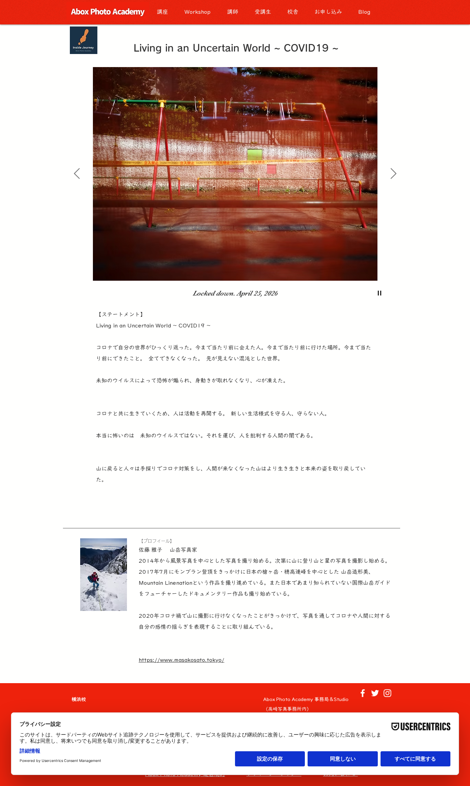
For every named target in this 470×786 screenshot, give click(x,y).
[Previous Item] (76, 174)
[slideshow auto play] (379, 293)
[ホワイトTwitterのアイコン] (375, 693)
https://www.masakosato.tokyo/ (181, 660)
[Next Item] (393, 174)
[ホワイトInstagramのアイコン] (387, 693)
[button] (165, 12)
